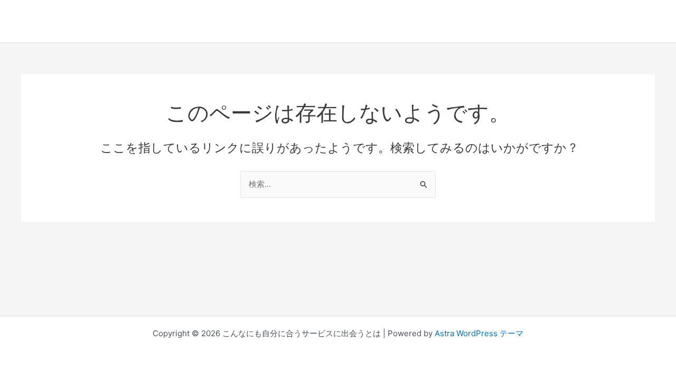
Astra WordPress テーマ (479, 333)
